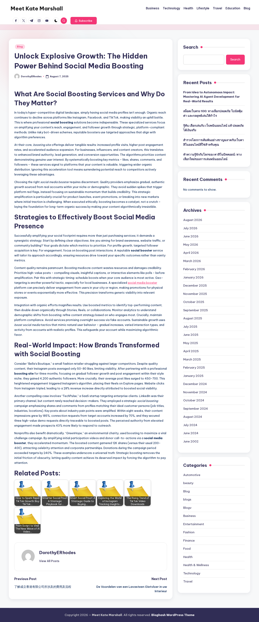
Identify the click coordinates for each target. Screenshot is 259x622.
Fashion (189, 532)
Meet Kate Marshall (37, 8)
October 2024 (193, 400)
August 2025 (192, 318)
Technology (191, 573)
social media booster (142, 282)
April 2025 (191, 351)
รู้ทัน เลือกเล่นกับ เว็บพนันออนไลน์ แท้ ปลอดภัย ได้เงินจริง (213, 128)
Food (187, 549)
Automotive (191, 475)
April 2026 (191, 253)
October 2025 (193, 302)
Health (188, 557)
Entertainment (193, 524)
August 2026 (192, 220)
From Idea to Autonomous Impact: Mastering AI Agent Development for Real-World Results (211, 96)
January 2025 (193, 376)
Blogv (187, 507)
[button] (83, 20)
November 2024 (195, 392)
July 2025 (190, 326)
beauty (188, 483)
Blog (20, 46)
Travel (187, 581)
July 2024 (190, 425)
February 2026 (194, 269)
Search (190, 47)
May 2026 (190, 244)
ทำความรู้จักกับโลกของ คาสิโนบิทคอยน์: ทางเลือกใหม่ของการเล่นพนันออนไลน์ (212, 157)
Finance (189, 540)
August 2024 (192, 417)
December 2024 (195, 384)
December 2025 (195, 285)
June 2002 (191, 441)
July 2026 (190, 228)
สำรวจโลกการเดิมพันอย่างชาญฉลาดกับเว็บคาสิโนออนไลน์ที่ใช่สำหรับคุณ (213, 142)
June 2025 (190, 335)
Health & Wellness (196, 565)
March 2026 (192, 261)
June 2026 (190, 236)
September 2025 (195, 310)
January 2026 (193, 277)
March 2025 (192, 359)
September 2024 (195, 408)
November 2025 (195, 294)
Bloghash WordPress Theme (173, 615)
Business (189, 516)
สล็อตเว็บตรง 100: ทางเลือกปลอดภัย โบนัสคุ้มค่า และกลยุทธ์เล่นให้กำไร (212, 113)
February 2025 (194, 367)
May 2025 (190, 343)
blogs (187, 499)
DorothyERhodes (57, 552)
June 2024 (190, 433)
